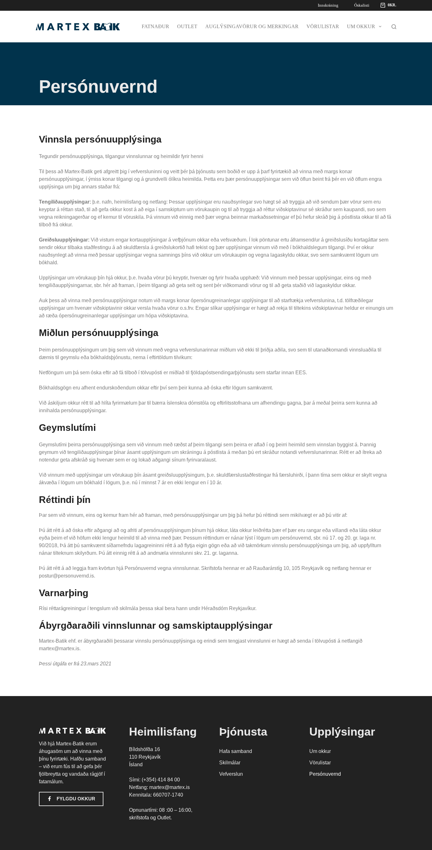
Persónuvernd (325, 774)
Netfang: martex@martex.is (159, 787)
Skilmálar (229, 762)
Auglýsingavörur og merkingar (252, 26)
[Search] (394, 26)
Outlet (187, 26)
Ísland (136, 764)
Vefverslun (231, 774)
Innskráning (328, 5)
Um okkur (361, 26)
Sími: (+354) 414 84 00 (154, 779)
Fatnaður (155, 26)
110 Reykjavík (145, 757)
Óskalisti (361, 5)
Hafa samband (235, 751)
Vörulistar (322, 26)
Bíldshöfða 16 (144, 749)
